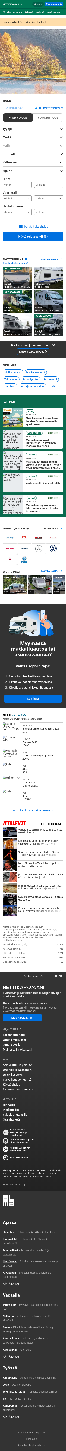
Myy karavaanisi (54, 4)
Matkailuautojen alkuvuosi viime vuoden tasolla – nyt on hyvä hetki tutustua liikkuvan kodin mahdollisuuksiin (33, 460)
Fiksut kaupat (53, 11)
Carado (17, 325)
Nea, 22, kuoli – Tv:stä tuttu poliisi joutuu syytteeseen (33, 866)
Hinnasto (9, 1105)
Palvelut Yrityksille (15, 1114)
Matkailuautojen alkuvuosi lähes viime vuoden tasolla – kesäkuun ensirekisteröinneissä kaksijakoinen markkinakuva (33, 504)
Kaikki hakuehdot (36, 226)
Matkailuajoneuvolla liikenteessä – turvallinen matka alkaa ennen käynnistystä (33, 439)
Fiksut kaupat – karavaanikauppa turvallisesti (18, 1132)
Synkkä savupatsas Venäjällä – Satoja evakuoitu (33, 899)
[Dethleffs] (53, 538)
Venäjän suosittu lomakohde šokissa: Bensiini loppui (33, 832)
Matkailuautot (13, 372)
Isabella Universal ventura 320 (33, 728)
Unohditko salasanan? (17, 1070)
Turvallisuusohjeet (15, 1079)
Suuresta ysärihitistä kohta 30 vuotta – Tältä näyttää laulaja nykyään (33, 854)
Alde (33, 769)
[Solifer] (10, 549)
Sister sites (22, 4)
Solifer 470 (33, 782)
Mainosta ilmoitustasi (17, 1049)
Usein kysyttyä (13, 1074)
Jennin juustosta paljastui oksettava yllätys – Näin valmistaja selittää (33, 888)
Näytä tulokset (33, 236)
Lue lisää (33, 699)
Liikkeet (29, 11)
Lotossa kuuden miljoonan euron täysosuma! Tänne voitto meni (33, 843)
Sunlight (17, 278)
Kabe (33, 796)
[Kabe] (39, 538)
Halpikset (10, 386)
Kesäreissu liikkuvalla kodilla (33, 482)
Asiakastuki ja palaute (17, 1065)
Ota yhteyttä (11, 1119)
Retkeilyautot (31, 379)
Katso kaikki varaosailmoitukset (31, 810)
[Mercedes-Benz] (39, 549)
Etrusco (48, 301)
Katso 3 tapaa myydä (31, 351)
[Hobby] (10, 538)
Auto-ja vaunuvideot (32, 386)
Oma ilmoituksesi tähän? (15, 263)
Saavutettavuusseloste (18, 1089)
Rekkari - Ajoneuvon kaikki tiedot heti (20, 1149)
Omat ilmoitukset (14, 1039)
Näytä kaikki (50, 259)
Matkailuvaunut (35, 372)
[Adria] (24, 538)
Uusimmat (18, 11)
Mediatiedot (11, 1109)
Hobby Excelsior (48, 278)
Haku (8, 11)
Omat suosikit (12, 1044)
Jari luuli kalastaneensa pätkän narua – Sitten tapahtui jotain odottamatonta (33, 877)
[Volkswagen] (53, 549)
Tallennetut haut (14, 1035)
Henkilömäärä (13, 206)
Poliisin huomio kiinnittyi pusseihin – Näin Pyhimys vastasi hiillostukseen (33, 910)
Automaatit (50, 379)
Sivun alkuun (33, 976)
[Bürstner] (10, 559)
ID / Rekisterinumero (50, 108)
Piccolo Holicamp (40, 584)
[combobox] (33, 137)
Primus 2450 (33, 742)
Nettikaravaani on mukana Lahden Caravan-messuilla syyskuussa (33, 417)
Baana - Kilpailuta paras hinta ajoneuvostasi (22, 1141)
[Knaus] (24, 559)
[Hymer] (24, 549)
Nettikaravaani (12, 4)
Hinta (7, 178)
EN (60, 976)
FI (56, 976)
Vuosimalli (10, 192)
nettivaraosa (15, 715)
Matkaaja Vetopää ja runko (33, 755)
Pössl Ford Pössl (15, 584)
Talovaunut (11, 379)
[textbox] (30, 137)
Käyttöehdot (11, 1084)
